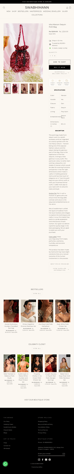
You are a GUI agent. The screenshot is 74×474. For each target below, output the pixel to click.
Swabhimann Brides (10, 427)
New (9, 11)
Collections (37, 15)
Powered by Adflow (37, 467)
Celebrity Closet (8, 424)
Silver (65, 11)
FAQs (5, 442)
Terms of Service (43, 430)
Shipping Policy (42, 421)
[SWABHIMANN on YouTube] (46, 460)
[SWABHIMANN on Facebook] (43, 460)
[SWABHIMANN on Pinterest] (50, 460)
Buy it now (59, 67)
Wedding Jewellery (52, 11)
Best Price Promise (60, 264)
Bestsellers (23, 11)
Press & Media (8, 430)
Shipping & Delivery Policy (59, 72)
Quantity (53, 52)
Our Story (6, 421)
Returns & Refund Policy (45, 424)
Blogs (5, 432)
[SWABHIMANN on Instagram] (39, 460)
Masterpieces (36, 11)
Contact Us (7, 445)
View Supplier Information (59, 269)
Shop (14, 11)
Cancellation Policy (43, 427)
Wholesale (7, 448)
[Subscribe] (64, 454)
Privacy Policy (42, 432)
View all (37, 293)
